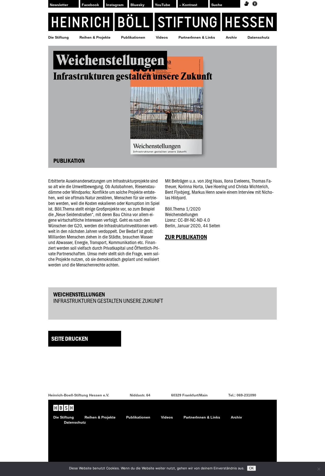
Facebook (90, 5)
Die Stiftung (58, 37)
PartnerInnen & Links (196, 37)
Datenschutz (258, 37)
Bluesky (137, 5)
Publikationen (133, 37)
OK (251, 468)
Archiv (231, 37)
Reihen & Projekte (94, 37)
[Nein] (318, 468)
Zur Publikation (186, 237)
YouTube (162, 5)
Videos (162, 37)
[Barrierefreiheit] (254, 4)
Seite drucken (69, 338)
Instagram (114, 5)
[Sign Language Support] (246, 4)
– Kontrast (188, 5)
